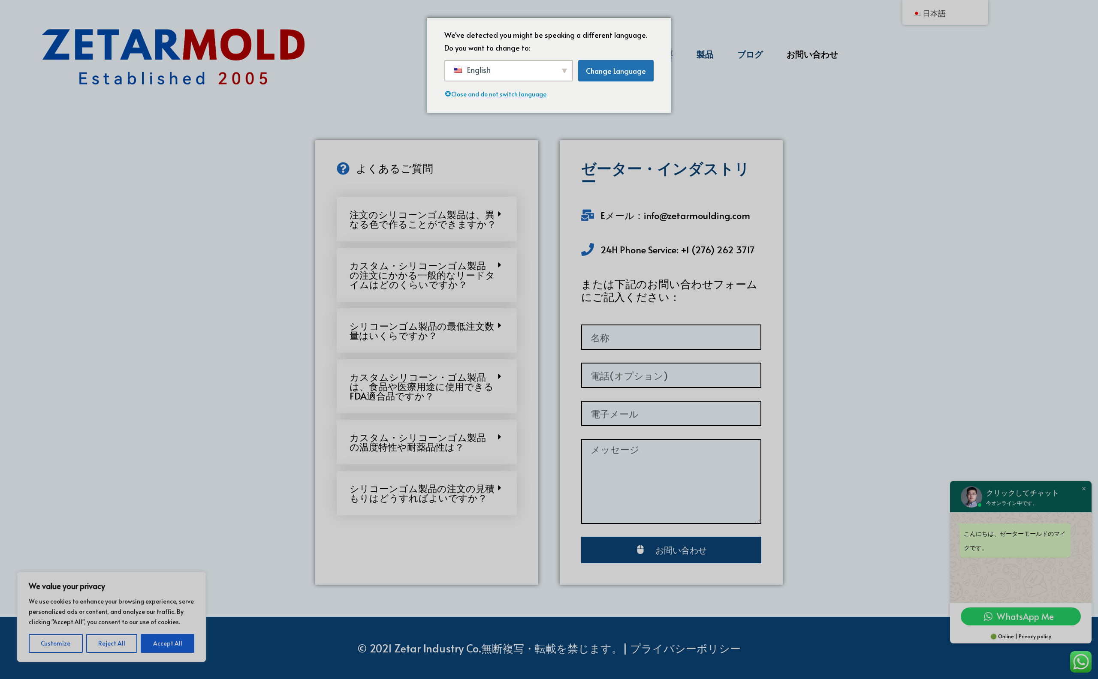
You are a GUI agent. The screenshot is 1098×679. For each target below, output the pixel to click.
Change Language (616, 71)
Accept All (167, 643)
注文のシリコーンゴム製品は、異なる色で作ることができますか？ (423, 219)
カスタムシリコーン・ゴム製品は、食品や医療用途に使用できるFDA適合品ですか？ (422, 386)
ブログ (750, 54)
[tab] (427, 219)
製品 (705, 54)
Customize (55, 643)
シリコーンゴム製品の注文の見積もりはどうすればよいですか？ (422, 493)
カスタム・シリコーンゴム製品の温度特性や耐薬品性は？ (418, 442)
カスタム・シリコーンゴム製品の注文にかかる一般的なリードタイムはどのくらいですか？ (422, 275)
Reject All (111, 643)
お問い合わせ (812, 54)
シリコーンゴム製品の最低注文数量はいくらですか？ (422, 330)
